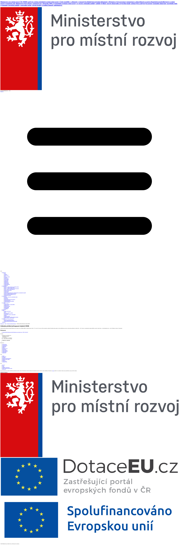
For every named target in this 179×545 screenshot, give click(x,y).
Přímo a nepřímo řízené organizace (9, 320)
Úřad (5, 323)
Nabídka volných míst (7, 311)
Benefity (5, 315)
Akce (5, 273)
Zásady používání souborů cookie (7, 368)
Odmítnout (2, 372)
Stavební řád (4, 349)
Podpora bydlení (6, 291)
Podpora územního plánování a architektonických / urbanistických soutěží (15, 292)
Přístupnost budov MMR (6, 359)
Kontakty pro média (7, 306)
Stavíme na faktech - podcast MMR (9, 304)
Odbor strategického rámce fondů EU (9, 299)
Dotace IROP (6, 298)
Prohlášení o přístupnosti (5, 367)
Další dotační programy (7, 295)
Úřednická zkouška (7, 316)
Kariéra (3, 310)
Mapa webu (4, 369)
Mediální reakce (6, 305)
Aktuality (5, 274)
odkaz (53, 370)
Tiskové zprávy (6, 303)
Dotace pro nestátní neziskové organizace (10, 293)
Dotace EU (5, 297)
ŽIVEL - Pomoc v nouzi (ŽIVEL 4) (9, 289)
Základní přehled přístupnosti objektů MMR (10, 321)
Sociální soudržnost (7, 284)
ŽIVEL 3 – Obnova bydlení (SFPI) (9, 287)
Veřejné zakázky (6, 282)
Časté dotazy (4, 309)
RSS (3, 365)
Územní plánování (5, 351)
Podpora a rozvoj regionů (8, 290)
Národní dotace (4, 344)
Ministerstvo (4, 272)
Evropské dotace (5, 345)
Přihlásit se (2, 91)
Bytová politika (6, 279)
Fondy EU (5, 277)
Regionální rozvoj (5, 348)
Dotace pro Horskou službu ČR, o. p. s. (10, 294)
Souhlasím (5, 372)
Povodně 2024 (6, 275)
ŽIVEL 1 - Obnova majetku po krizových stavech (11, 288)
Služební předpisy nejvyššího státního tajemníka (11, 317)
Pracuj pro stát (6, 313)
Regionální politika (7, 276)
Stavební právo (6, 278)
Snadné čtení (6, 285)
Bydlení (3, 347)
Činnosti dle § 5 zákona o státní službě (9, 314)
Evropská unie (4, 296)
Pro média (3, 302)
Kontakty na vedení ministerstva (9, 319)
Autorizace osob (4, 361)
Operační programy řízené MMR (9, 301)
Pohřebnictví (6, 281)
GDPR (3, 366)
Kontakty (3, 318)
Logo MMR (6, 308)
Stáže (5, 312)
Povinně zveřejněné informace (11, 323)
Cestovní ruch (6, 280)
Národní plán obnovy (7, 300)
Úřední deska (4, 356)
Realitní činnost (6, 283)
